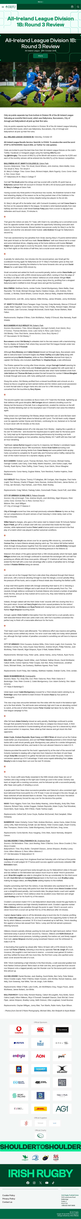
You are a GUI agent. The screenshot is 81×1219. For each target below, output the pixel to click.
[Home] (11, 7)
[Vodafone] (19, 1029)
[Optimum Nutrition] (40, 1082)
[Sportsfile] (54, 1123)
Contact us (7, 1202)
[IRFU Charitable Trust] (40, 1135)
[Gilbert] (62, 1069)
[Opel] (62, 1043)
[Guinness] (62, 1029)
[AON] (40, 1056)
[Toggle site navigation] (3, 7)
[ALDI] (19, 1069)
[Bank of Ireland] (40, 1043)
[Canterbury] (40, 1029)
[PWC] (62, 1056)
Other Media (74, 1215)
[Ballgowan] (40, 1095)
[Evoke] (19, 1108)
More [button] (40, 2)
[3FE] (26, 1123)
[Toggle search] (78, 7)
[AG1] (62, 1108)
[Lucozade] (40, 1069)
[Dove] (62, 1082)
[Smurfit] (19, 1082)
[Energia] (19, 1056)
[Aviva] (19, 1043)
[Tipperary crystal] (40, 1123)
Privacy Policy (8, 1199)
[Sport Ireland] (19, 1095)
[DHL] (40, 1108)
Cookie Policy (8, 1195)
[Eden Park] (62, 1095)
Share (40, 56)
